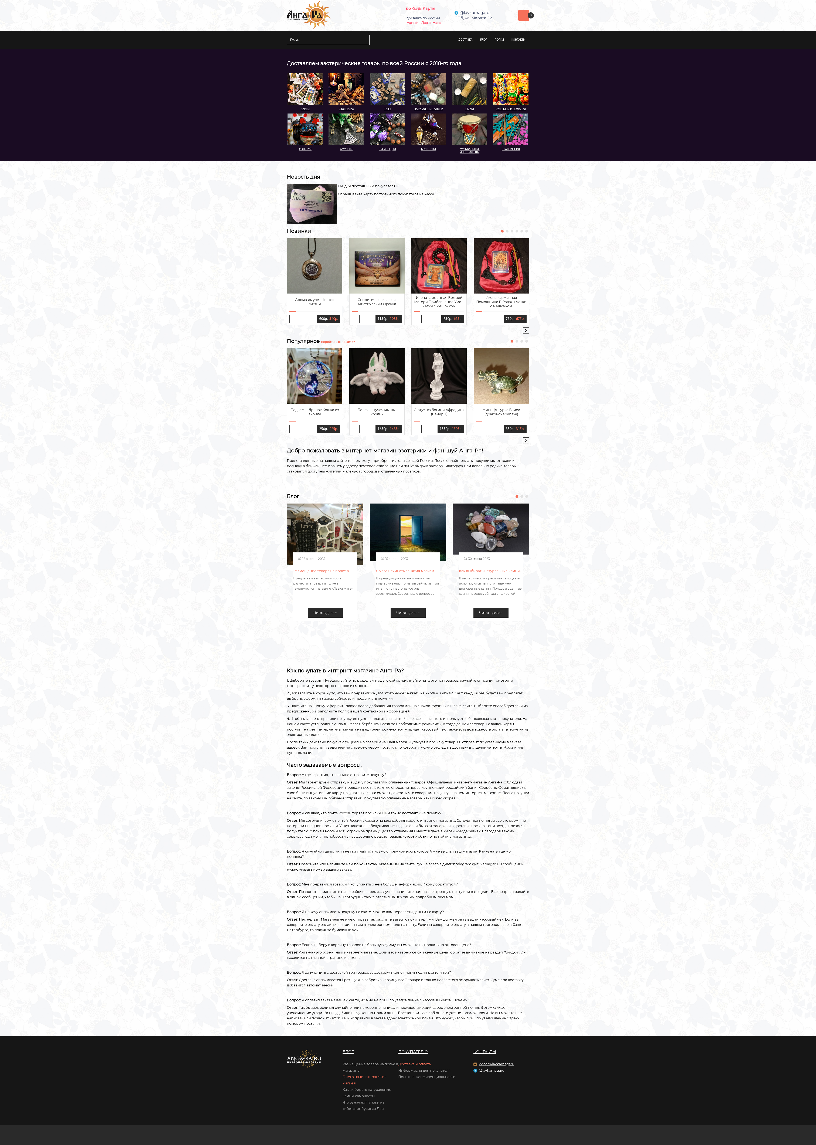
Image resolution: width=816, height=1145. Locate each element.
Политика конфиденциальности (426, 1077)
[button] (502, 231)
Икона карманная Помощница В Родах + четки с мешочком (501, 302)
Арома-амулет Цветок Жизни (314, 302)
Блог (483, 39)
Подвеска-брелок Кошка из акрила (314, 412)
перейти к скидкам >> (338, 342)
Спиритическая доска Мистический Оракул (377, 302)
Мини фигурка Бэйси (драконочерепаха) (501, 412)
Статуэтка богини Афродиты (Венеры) (439, 412)
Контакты (518, 39)
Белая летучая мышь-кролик (377, 412)
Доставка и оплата (414, 1064)
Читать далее (325, 613)
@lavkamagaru (491, 1070)
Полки (499, 39)
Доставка (465, 39)
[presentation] (526, 330)
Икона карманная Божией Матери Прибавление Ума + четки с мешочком (439, 302)
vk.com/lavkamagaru (496, 1064)
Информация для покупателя (424, 1070)
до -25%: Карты (420, 8)
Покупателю (413, 1052)
